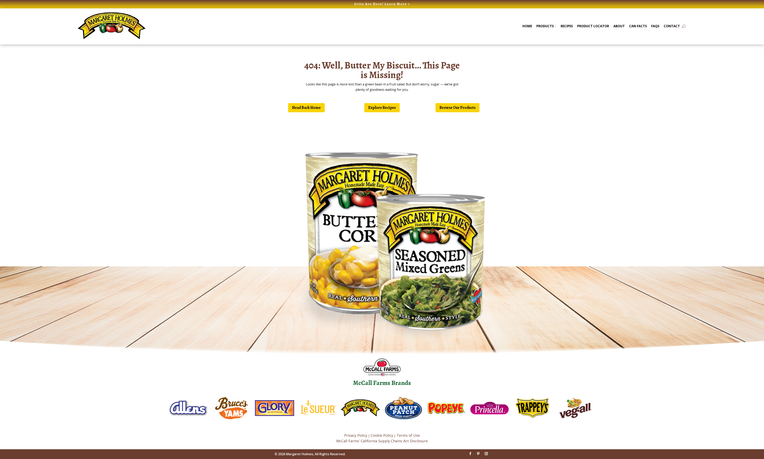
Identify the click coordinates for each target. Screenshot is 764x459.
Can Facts (638, 26)
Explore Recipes (382, 107)
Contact (672, 26)
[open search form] (683, 26)
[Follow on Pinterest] (478, 453)
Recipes (567, 26)
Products (545, 26)
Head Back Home (306, 107)
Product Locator (593, 26)
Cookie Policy (382, 435)
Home (527, 26)
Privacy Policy (355, 435)
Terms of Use (408, 435)
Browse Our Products (457, 107)
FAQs (655, 26)
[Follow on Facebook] (470, 453)
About (619, 26)
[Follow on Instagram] (486, 453)
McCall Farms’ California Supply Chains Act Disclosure (382, 440)
